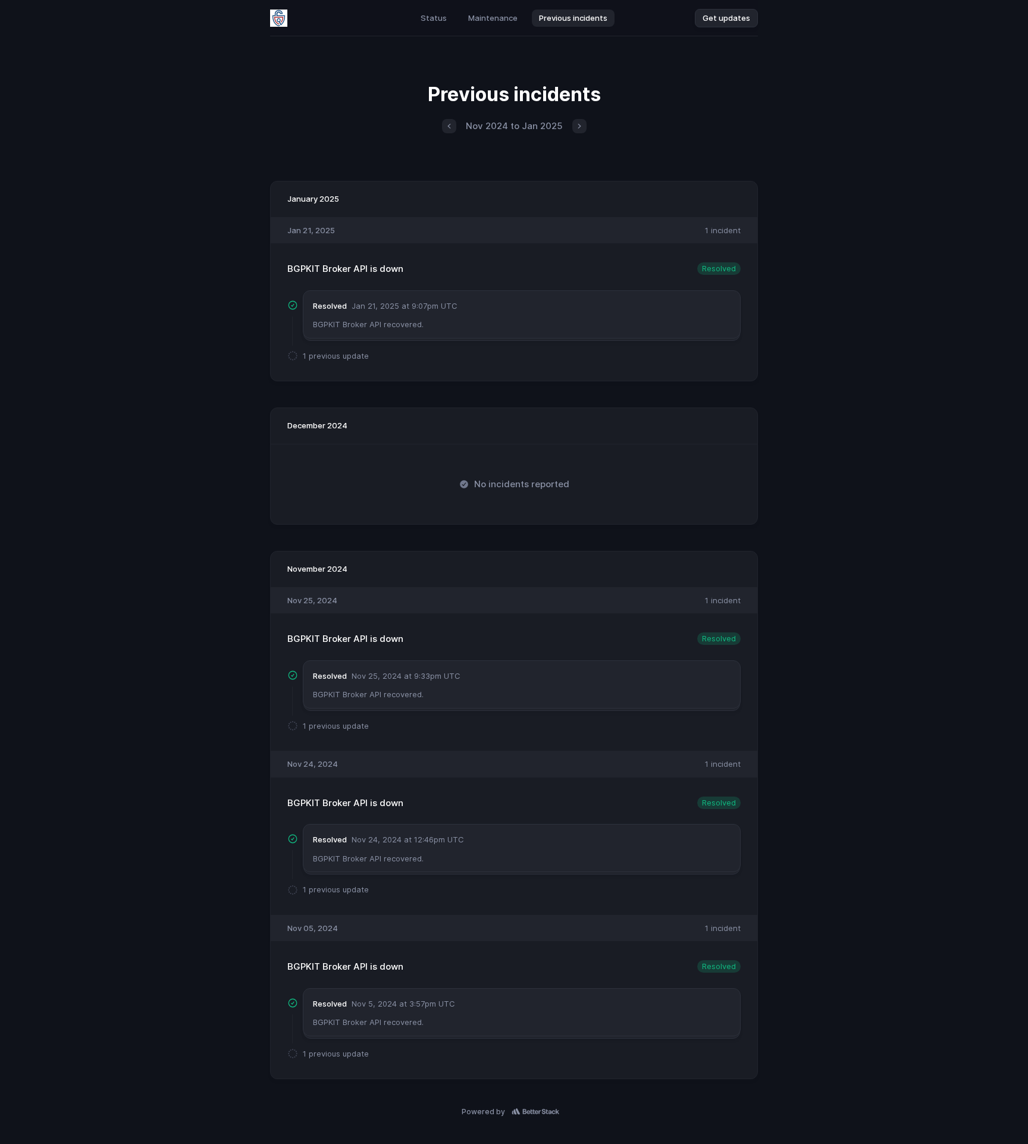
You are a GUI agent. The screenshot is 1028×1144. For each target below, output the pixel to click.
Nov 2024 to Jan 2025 (514, 125)
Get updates (726, 18)
